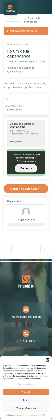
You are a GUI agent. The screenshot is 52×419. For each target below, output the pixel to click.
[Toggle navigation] (46, 8)
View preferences (26, 408)
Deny (26, 400)
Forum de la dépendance (18, 45)
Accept (26, 392)
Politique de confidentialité (34, 415)
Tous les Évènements (12, 20)
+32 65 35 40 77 (26, 341)
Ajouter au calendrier (24, 188)
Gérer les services (25, 384)
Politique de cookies (14, 415)
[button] (47, 359)
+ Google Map (16, 141)
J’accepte (26, 168)
